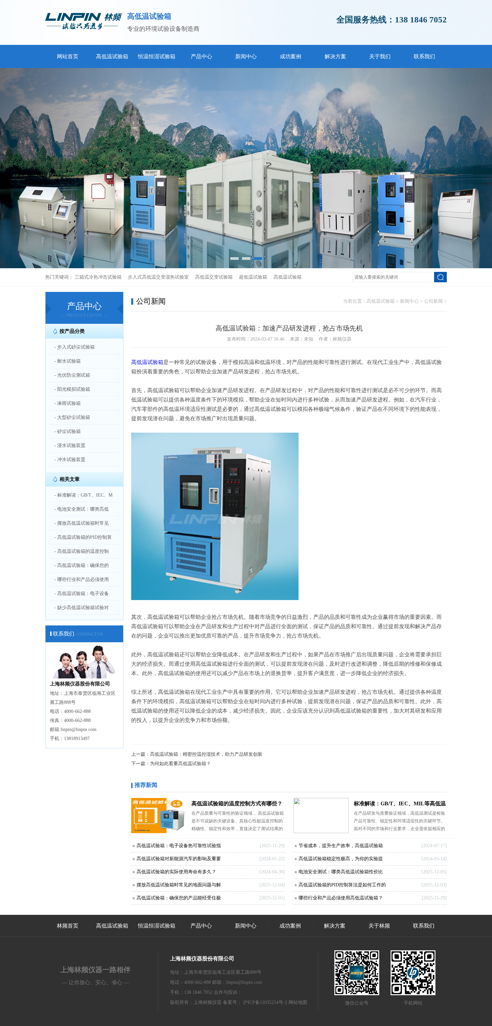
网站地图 (298, 1002)
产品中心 (201, 56)
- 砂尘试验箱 (67, 431)
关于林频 (379, 926)
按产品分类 (72, 331)
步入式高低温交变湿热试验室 (158, 277)
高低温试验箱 (112, 56)
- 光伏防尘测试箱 (72, 375)
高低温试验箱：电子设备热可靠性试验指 (179, 845)
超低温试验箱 (253, 277)
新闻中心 (246, 56)
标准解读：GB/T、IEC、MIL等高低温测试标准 (400, 805)
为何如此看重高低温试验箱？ (180, 763)
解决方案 (335, 56)
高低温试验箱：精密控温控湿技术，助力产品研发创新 (206, 754)
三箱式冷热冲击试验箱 (98, 277)
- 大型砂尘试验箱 (72, 417)
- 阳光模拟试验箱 (72, 389)
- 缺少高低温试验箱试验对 (81, 607)
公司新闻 (433, 301)
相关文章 (70, 479)
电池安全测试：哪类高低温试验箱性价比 (341, 871)
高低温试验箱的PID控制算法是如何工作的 (342, 884)
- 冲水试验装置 (69, 459)
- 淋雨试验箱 (67, 403)
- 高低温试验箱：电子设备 (81, 593)
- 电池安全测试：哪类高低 (81, 509)
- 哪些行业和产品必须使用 (81, 579)
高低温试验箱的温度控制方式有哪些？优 (236, 805)
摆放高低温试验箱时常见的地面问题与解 (179, 884)
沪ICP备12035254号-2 (265, 1002)
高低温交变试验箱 (214, 277)
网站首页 (67, 56)
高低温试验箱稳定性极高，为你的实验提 (341, 858)
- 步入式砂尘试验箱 (74, 347)
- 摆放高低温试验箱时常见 (81, 523)
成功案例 (290, 56)
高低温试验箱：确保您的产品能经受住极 (179, 897)
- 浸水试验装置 (69, 445)
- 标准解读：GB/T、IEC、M (83, 495)
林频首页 (67, 926)
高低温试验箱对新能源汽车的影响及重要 (179, 858)
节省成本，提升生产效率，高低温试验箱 (341, 845)
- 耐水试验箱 (67, 361)
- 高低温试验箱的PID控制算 (83, 537)
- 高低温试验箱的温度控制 (81, 551)
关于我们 (380, 56)
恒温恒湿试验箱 (156, 56)
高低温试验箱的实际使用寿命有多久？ (176, 871)
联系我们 (424, 56)
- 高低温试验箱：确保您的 (81, 565)
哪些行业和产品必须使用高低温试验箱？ (341, 897)
